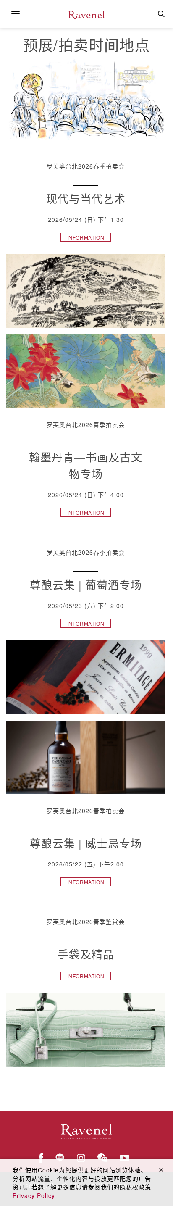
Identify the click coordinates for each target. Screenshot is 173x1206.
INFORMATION (86, 237)
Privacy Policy (34, 1195)
